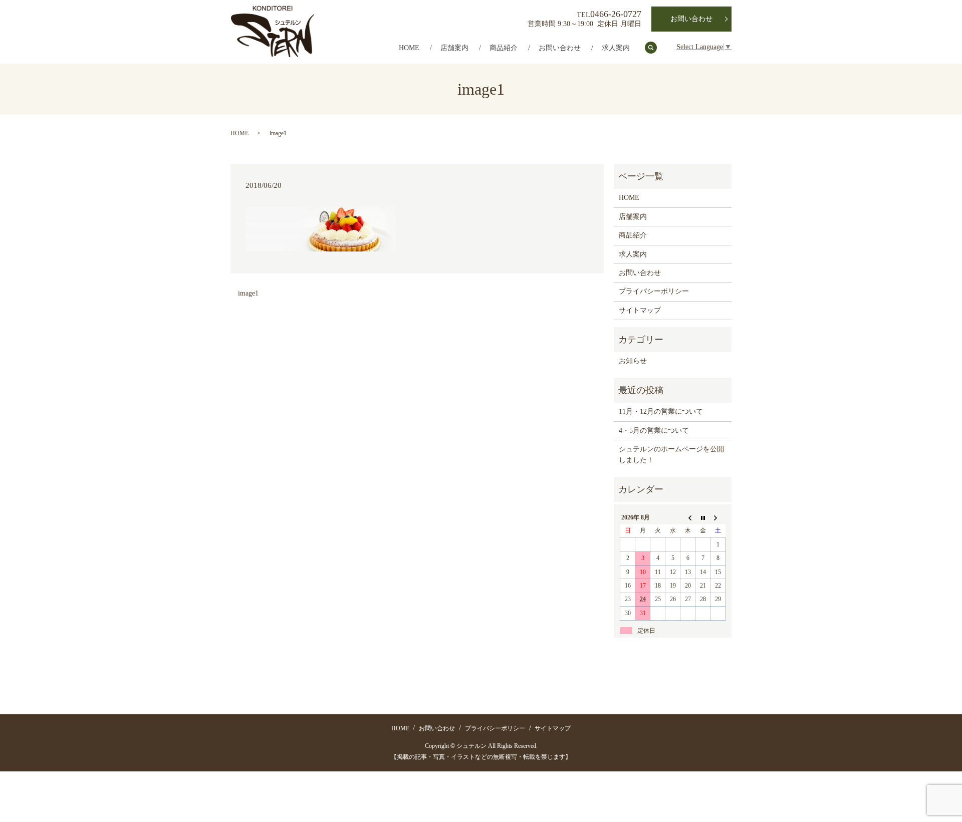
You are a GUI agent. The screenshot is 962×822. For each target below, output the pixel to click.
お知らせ (633, 361)
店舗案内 (454, 48)
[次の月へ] (718, 517)
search (656, 48)
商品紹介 (504, 48)
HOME (409, 48)
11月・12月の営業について (661, 411)
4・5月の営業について (654, 430)
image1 (248, 293)
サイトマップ (640, 310)
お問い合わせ (560, 48)
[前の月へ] (687, 517)
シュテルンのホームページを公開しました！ (671, 454)
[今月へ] (702, 517)
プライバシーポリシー (654, 291)
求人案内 (616, 48)
